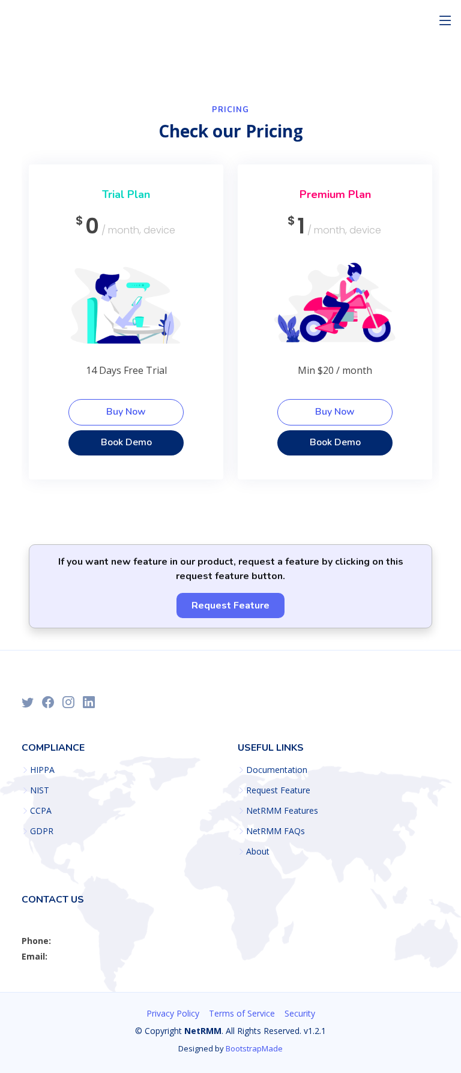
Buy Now (126, 411)
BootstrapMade (254, 1048)
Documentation (276, 770)
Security (300, 1013)
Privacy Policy (172, 1013)
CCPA (41, 811)
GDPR (41, 831)
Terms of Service (242, 1013)
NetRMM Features (282, 811)
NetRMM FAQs (275, 831)
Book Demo (126, 442)
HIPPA (42, 770)
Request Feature (230, 605)
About (258, 851)
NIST (39, 790)
